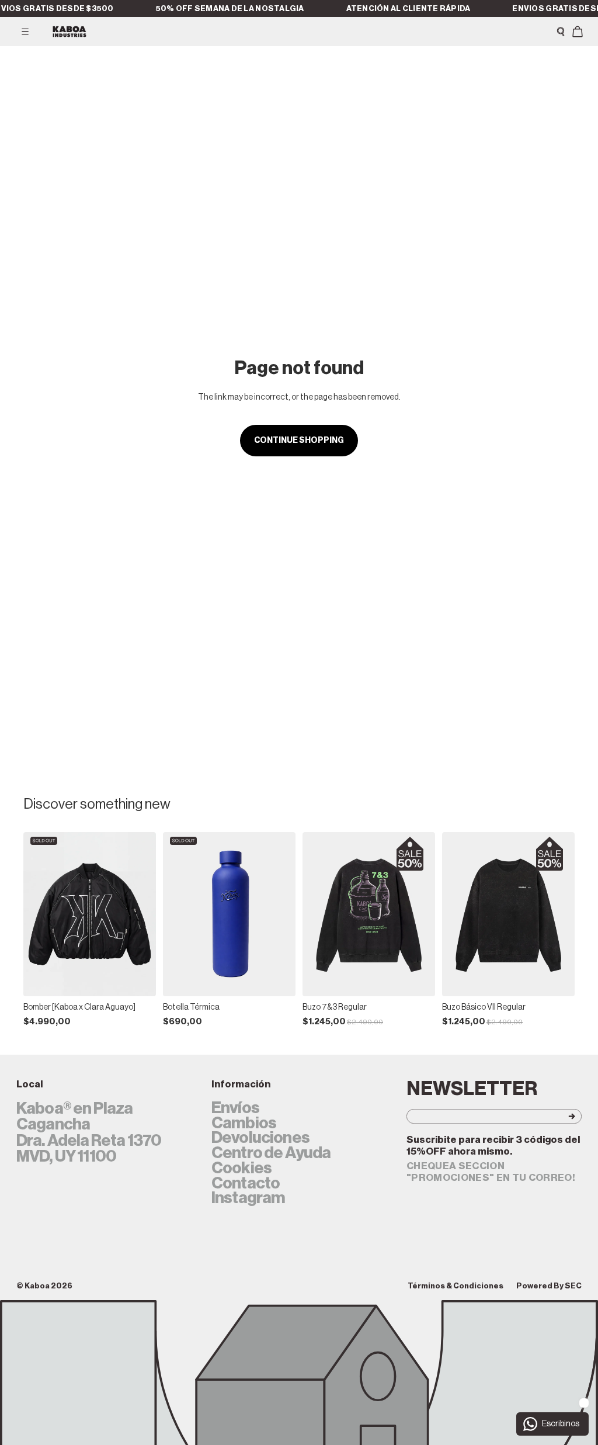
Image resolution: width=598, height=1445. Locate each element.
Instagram (248, 1198)
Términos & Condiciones (455, 1286)
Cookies (241, 1168)
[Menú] (25, 31)
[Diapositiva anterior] (36, 914)
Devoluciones (260, 1138)
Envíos (235, 1108)
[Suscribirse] (556, 1116)
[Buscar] (560, 31)
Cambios (243, 1123)
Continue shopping (299, 440)
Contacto (245, 1183)
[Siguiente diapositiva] (143, 914)
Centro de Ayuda (271, 1153)
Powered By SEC (549, 1286)
